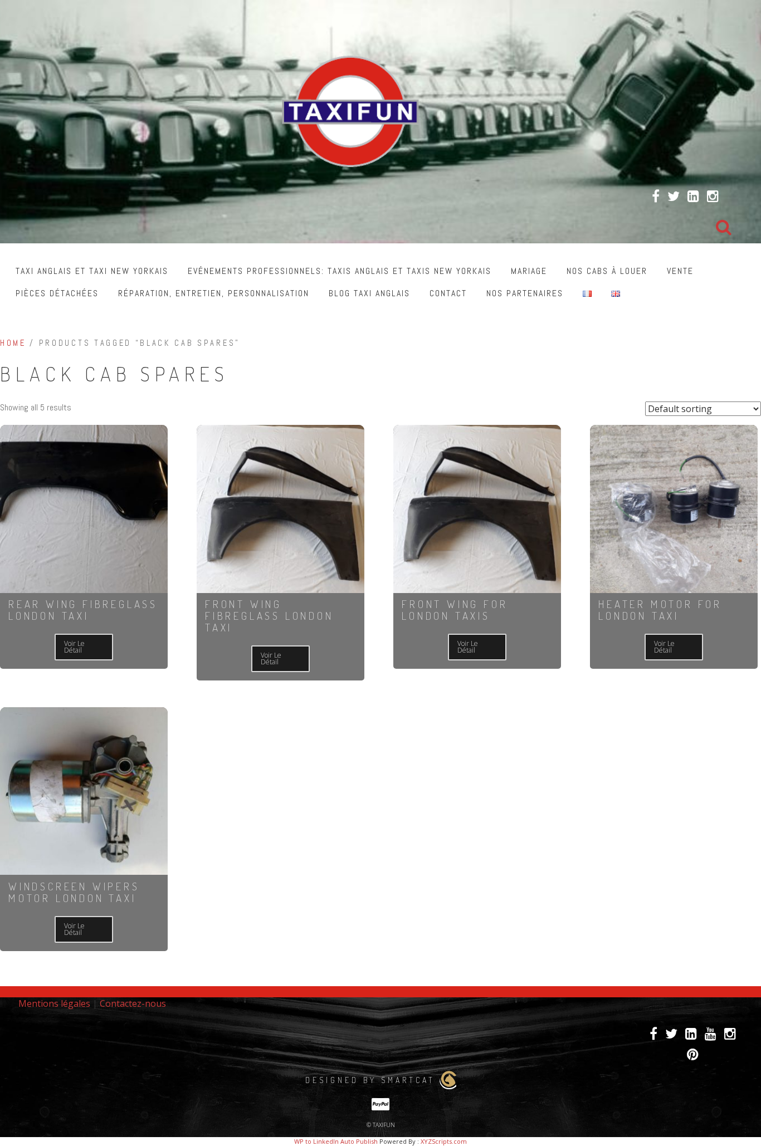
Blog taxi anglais (369, 293)
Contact (448, 293)
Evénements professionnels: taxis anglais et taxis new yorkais (339, 271)
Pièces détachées (57, 293)
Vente (680, 271)
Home (13, 343)
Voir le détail (74, 647)
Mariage (529, 271)
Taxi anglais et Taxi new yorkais (92, 271)
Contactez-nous (133, 1003)
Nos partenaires (524, 293)
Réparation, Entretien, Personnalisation (213, 293)
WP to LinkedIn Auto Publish (336, 1141)
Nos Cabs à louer (607, 271)
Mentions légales (54, 1003)
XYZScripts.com (444, 1141)
